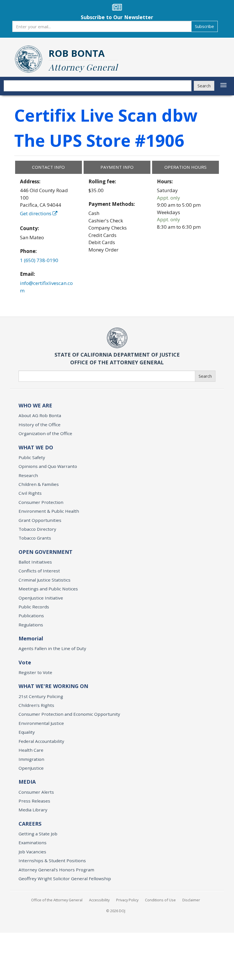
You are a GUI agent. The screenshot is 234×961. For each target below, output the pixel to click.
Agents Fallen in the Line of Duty (52, 648)
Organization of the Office (45, 433)
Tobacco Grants (35, 538)
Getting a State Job (38, 834)
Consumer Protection (41, 502)
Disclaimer (191, 899)
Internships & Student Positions (52, 860)
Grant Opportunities (40, 520)
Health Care (31, 750)
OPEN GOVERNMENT (45, 551)
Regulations (31, 625)
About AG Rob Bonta (40, 415)
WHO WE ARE (35, 405)
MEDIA (27, 781)
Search (204, 86)
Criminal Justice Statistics (44, 580)
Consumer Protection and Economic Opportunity (69, 714)
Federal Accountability (41, 741)
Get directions (36, 213)
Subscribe (204, 26)
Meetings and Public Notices (48, 589)
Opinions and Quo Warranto (48, 466)
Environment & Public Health (49, 511)
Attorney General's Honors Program (56, 869)
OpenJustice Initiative (41, 598)
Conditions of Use (160, 899)
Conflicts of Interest (39, 571)
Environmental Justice (41, 723)
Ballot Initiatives (35, 562)
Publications (31, 615)
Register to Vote (35, 672)
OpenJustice (31, 768)
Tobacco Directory (37, 529)
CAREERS (30, 823)
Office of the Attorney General (56, 899)
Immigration (31, 759)
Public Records (34, 607)
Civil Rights (30, 493)
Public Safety (32, 457)
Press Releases (34, 801)
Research (28, 475)
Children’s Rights (36, 705)
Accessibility (99, 899)
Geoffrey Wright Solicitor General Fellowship (65, 878)
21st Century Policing (41, 696)
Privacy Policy (127, 899)
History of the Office (39, 424)
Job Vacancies (32, 852)
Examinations (33, 842)
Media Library (33, 810)
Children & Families (39, 484)
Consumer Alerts (36, 792)
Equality (27, 732)
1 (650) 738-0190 (39, 260)
